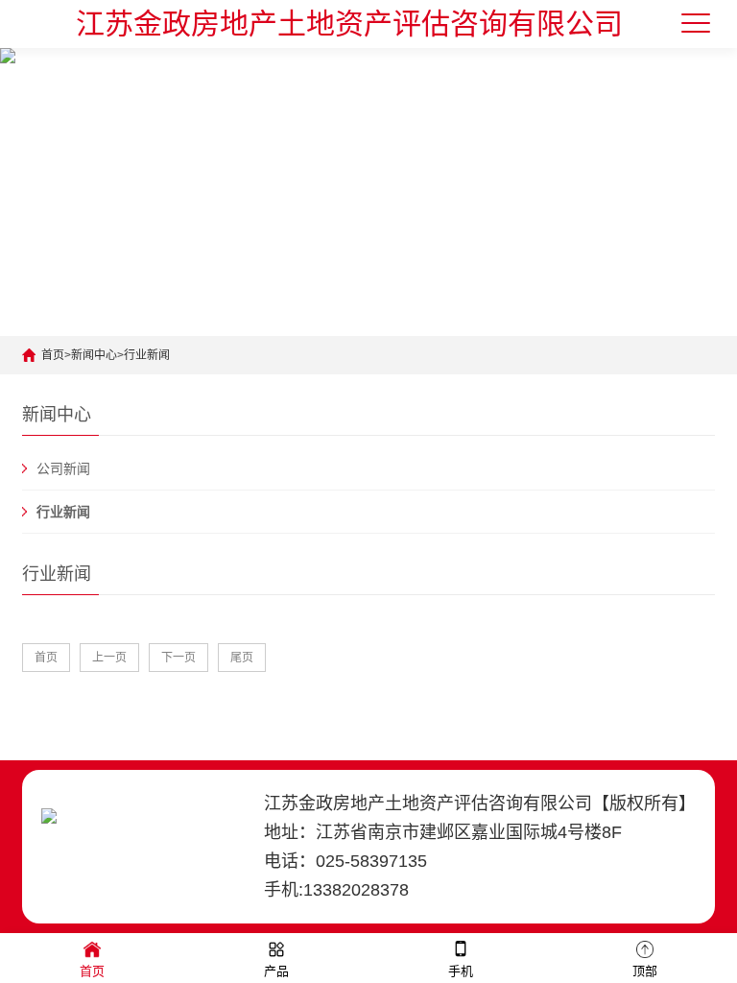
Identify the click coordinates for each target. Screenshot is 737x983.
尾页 (241, 657)
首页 (52, 355)
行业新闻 (147, 355)
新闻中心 (94, 355)
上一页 (109, 657)
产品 (276, 971)
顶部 (644, 971)
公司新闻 (63, 468)
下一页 (178, 657)
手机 (460, 971)
